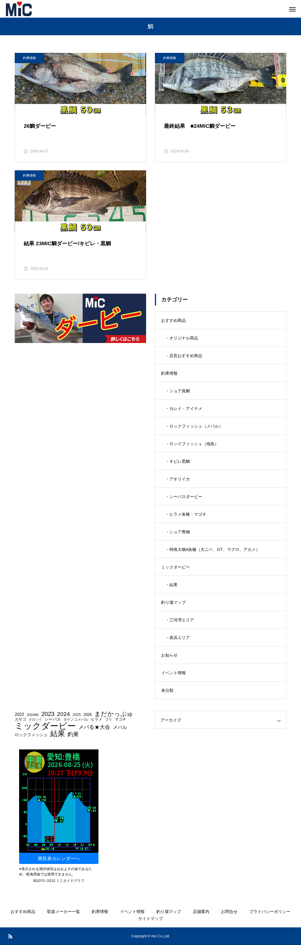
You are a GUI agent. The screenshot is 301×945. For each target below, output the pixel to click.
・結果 (171, 584)
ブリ (108, 719)
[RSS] (10, 936)
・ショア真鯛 (177, 391)
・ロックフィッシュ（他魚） (192, 443)
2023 (47, 714)
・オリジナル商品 (181, 338)
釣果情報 (29, 58)
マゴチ (120, 720)
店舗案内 (201, 911)
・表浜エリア (177, 637)
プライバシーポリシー (269, 911)
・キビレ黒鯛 (177, 461)
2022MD (33, 715)
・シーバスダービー (183, 496)
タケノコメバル (75, 719)
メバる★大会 (94, 727)
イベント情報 (173, 672)
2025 (77, 715)
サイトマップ (150, 918)
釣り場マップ (173, 602)
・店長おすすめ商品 (183, 355)
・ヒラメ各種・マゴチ (185, 514)
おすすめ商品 (173, 320)
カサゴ (20, 720)
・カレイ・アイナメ (183, 408)
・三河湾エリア (179, 620)
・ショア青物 (177, 531)
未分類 (167, 690)
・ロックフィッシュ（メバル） (194, 426)
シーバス (52, 719)
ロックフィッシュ (31, 735)
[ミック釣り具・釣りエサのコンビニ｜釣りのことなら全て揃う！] (19, 8)
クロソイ (35, 719)
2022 (19, 714)
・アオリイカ (177, 479)
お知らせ (169, 655)
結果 (57, 733)
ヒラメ (96, 720)
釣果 (73, 734)
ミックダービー (175, 567)
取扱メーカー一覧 (63, 911)
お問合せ (229, 911)
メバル (120, 727)
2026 (87, 715)
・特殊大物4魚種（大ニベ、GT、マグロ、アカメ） (212, 549)
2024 (63, 714)
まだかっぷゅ (113, 714)
